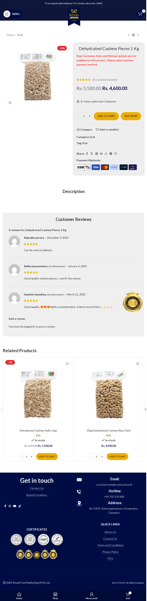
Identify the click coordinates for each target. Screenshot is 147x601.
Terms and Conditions (110, 545)
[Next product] (138, 35)
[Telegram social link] (110, 153)
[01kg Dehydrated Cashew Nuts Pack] (108, 393)
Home (10, 34)
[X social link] (91, 153)
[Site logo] (74, 16)
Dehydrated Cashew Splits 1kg (38, 430)
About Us (110, 532)
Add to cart (106, 116)
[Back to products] (133, 35)
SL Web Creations (135, 583)
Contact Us (37, 488)
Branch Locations (36, 494)
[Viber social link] (115, 153)
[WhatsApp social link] (106, 153)
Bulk (20, 34)
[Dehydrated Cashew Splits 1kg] (38, 393)
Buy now (131, 116)
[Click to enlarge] (10, 102)
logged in (29, 326)
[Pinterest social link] (96, 153)
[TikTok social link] (19, 506)
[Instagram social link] (9, 506)
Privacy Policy (110, 551)
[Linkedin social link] (101, 153)
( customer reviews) (105, 79)
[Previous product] (129, 35)
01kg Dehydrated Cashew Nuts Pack (109, 430)
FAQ (110, 558)
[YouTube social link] (14, 506)
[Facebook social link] (87, 153)
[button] (47, 456)
